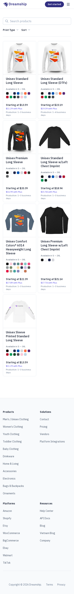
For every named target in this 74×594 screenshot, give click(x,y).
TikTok (6, 562)
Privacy (61, 584)
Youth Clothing (11, 434)
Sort (24, 30)
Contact (44, 419)
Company (45, 540)
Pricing (43, 426)
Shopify (7, 518)
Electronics (9, 478)
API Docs (45, 518)
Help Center (46, 511)
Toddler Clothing (12, 441)
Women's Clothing (13, 426)
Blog (42, 525)
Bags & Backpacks (13, 486)
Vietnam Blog (47, 533)
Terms (49, 584)
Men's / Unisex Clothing (16, 419)
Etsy (5, 525)
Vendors (44, 434)
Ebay (5, 548)
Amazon (7, 511)
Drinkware (8, 456)
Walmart (8, 555)
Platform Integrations (52, 441)
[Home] (15, 4)
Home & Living (11, 463)
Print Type (9, 30)
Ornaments (9, 493)
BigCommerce (11, 540)
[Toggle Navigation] (68, 4)
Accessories (10, 471)
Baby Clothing (11, 449)
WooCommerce (11, 533)
